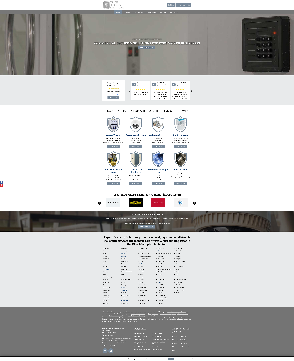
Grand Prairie (125, 300)
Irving (141, 264)
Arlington (106, 269)
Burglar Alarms (180, 135)
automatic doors (182, 314)
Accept (171, 359)
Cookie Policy (163, 359)
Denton (123, 256)
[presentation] (129, 91)
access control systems (168, 314)
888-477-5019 (162, 320)
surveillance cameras (138, 314)
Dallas (123, 253)
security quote (180, 320)
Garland (124, 290)
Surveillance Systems (136, 135)
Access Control (113, 135)
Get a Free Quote (146, 227)
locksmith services (115, 316)
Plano (159, 282)
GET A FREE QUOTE (146, 48)
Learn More (113, 183)
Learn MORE (113, 146)
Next (194, 203)
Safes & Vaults (180, 169)
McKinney (161, 251)
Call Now (171, 5)
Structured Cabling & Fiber (158, 170)
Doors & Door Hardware (136, 170)
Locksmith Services (158, 135)
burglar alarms (153, 314)
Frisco (123, 287)
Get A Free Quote (183, 5)
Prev (99, 203)
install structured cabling (136, 316)
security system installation (176, 312)
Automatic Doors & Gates (113, 170)
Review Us (113, 97)
